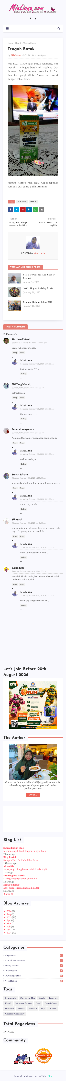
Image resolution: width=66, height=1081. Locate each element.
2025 (9, 917)
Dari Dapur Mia (27, 998)
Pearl (38, 1003)
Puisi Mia (9, 1008)
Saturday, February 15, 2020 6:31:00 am (37, 409)
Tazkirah (33, 1008)
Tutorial (53, 1008)
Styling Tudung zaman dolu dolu (20, 878)
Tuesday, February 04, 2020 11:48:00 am (29, 571)
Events (42, 998)
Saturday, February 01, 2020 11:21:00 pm (29, 343)
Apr (9, 920)
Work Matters (33, 981)
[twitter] (35, 19)
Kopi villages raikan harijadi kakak (21, 887)
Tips (43, 1008)
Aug (9, 914)
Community (10, 998)
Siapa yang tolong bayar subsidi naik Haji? (25, 869)
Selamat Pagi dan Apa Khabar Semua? (39, 276)
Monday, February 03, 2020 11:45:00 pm (29, 523)
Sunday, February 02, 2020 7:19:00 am (28, 388)
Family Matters (33, 965)
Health (18, 43)
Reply (15, 353)
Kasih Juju (18, 567)
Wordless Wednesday (14, 1014)
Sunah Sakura (20, 474)
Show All (8, 894)
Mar (9, 923)
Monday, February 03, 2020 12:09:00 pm (29, 478)
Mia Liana (16, 55)
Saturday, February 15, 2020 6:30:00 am (37, 364)
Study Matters (33, 970)
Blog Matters (33, 955)
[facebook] (30, 19)
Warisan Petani (21, 339)
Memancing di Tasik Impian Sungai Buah (24, 851)
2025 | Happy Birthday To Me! (38, 288)
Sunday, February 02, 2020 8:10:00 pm (28, 433)
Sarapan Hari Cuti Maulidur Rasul (21, 860)
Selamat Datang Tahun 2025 (37, 302)
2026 (9, 911)
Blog (50, 1076)
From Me (22, 201)
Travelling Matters (33, 976)
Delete (22, 353)
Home (10, 43)
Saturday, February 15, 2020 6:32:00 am (37, 595)
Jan (9, 929)
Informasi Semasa (23, 1003)
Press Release (51, 1003)
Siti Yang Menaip (21, 384)
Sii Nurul (17, 519)
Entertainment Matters (33, 960)
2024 (9, 932)
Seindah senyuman (23, 429)
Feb (9, 926)
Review (21, 1008)
